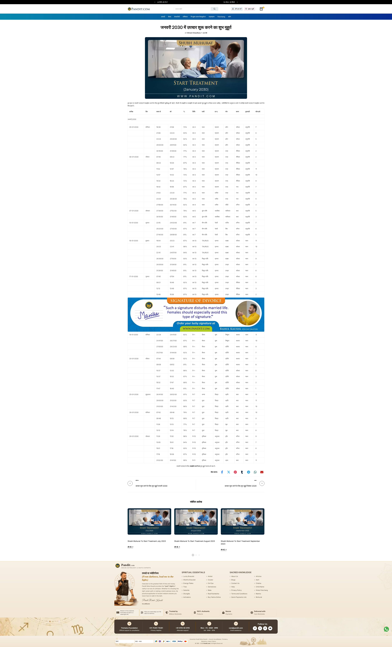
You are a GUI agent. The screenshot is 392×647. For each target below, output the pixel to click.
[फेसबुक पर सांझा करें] (222, 472)
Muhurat (259, 597)
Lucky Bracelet (188, 576)
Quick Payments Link (238, 597)
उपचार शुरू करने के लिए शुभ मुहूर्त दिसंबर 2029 (240, 486)
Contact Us (235, 583)
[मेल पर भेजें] (261, 472)
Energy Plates (188, 583)
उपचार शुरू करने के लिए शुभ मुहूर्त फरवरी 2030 (151, 486)
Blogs (233, 580)
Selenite (186, 590)
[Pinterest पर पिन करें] (235, 472)
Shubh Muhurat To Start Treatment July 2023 (147, 541)
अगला (255, 480)
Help (233, 587)
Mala (209, 590)
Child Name (260, 587)
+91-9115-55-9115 (183, 628)
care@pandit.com (236, 628)
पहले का (137, 480)
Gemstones (212, 587)
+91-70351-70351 (156, 628)
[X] (260, 628)
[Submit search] (214, 9)
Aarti (257, 580)
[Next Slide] (236, 2)
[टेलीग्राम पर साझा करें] (248, 472)
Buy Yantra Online (214, 597)
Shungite (186, 594)
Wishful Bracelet (189, 580)
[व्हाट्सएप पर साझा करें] (255, 472)
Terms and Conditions (239, 594)
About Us (234, 576)
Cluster (210, 580)
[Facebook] (255, 628)
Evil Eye (210, 583)
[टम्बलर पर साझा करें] (241, 472)
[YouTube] (270, 628)
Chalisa (258, 583)
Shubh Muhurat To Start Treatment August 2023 (194, 541)
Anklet (210, 576)
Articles (258, 576)
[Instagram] (265, 628)
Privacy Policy (236, 590)
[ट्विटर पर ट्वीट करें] (228, 472)
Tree (185, 587)
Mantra (258, 594)
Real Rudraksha (213, 594)
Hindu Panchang (262, 590)
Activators (187, 597)
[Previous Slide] (155, 2)
